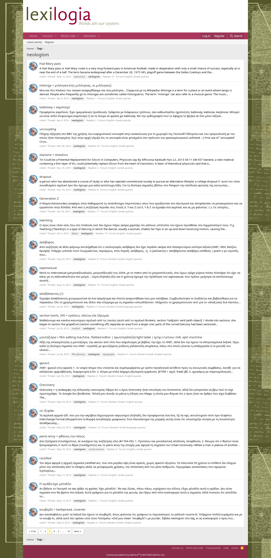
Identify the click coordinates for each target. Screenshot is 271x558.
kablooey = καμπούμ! (54, 107)
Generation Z (49, 198)
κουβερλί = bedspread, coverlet (62, 509)
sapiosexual (48, 268)
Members (90, 36)
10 (68, 531)
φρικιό (44, 363)
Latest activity (34, 42)
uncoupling (47, 129)
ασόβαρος (46, 242)
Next (76, 531)
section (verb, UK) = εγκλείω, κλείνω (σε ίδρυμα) (74, 315)
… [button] (63, 531)
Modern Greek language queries (124, 306)
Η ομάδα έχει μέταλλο (55, 484)
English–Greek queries (136, 76)
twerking (45, 220)
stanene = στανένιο (53, 155)
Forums (48, 36)
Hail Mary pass (50, 63)
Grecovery (47, 385)
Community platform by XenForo (135, 554)
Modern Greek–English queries (125, 259)
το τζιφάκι (46, 410)
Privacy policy (213, 548)
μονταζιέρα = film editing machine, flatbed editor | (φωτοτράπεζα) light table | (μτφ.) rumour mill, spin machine (120, 337)
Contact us (177, 548)
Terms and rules (194, 548)
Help (226, 548)
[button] (55, 35)
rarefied (45, 458)
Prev (33, 531)
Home (33, 36)
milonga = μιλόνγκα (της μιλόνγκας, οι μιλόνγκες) (75, 85)
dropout (45, 177)
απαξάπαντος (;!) (51, 293)
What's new (68, 36)
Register (49, 42)
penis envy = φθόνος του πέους (62, 436)
